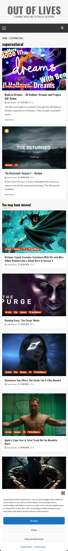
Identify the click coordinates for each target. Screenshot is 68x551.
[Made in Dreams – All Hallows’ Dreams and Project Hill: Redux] (34, 69)
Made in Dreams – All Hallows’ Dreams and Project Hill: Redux (33, 96)
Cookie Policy (26, 546)
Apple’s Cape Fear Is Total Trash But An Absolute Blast (31, 441)
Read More (10, 119)
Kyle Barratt (12, 265)
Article (8, 249)
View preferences (34, 538)
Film (15, 312)
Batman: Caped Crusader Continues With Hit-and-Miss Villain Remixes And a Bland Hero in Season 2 (34, 258)
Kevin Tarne (12, 178)
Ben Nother (11, 103)
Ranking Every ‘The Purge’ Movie (22, 320)
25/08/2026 (24, 264)
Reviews (9, 165)
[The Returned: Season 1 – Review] (34, 147)
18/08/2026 (24, 324)
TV (16, 165)
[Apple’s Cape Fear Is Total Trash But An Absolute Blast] (34, 414)
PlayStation (19, 86)
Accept (34, 520)
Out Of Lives (34, 9)
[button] (63, 493)
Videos (30, 86)
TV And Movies (34, 249)
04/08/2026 (24, 447)
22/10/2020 (24, 102)
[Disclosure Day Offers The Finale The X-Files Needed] (34, 355)
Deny (34, 529)
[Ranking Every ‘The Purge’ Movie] (34, 295)
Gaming (9, 86)
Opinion (17, 249)
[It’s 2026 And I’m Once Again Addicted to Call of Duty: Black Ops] (34, 478)
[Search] (62, 28)
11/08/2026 (24, 384)
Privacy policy (40, 546)
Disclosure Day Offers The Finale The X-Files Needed (33, 380)
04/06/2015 (25, 177)
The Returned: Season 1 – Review (23, 173)
